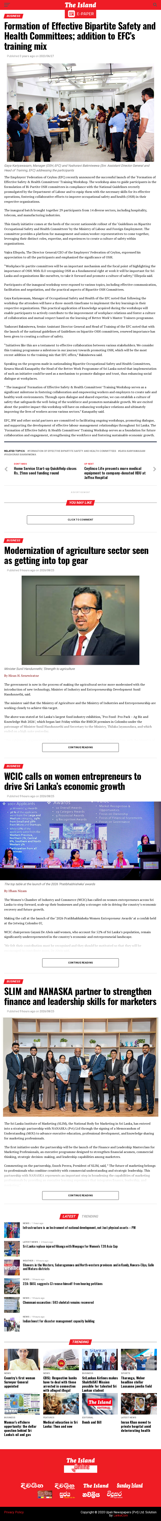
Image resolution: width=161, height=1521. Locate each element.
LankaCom (120, 1515)
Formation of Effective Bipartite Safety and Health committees (72, 451)
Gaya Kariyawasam (132, 451)
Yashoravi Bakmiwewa (21, 454)
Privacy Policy (14, 1512)
